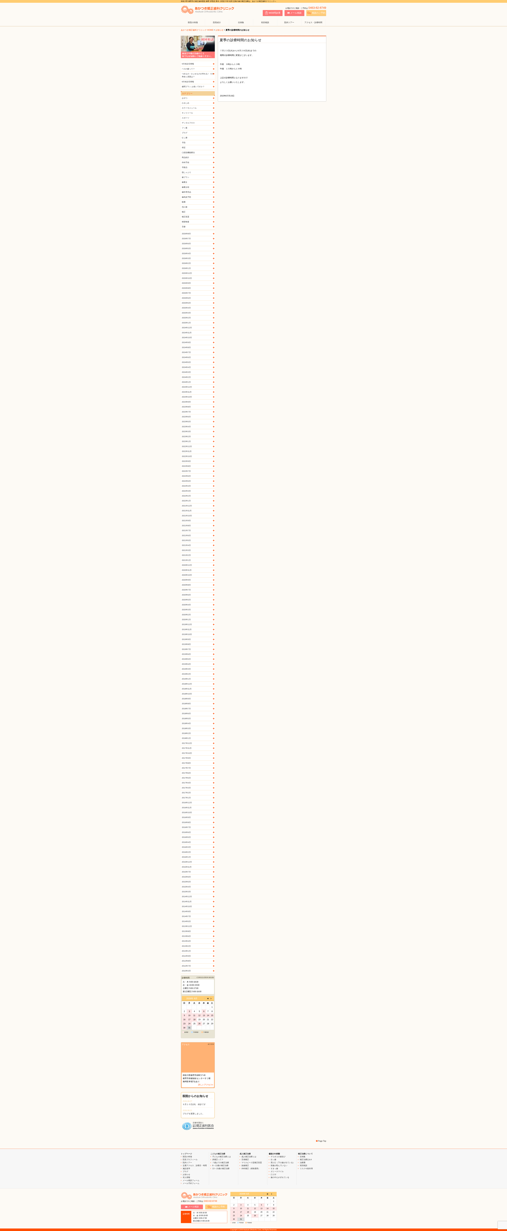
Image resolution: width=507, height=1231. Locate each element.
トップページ (186, 1154)
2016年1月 (186, 857)
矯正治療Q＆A (306, 1159)
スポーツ (185, 118)
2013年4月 (186, 941)
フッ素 (184, 128)
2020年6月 (186, 595)
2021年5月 (186, 540)
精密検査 (185, 222)
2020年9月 (186, 580)
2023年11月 (187, 392)
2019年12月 (187, 624)
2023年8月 (186, 407)
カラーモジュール (189, 108)
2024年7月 (186, 352)
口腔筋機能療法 (188, 152)
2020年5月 (186, 600)
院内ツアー (289, 22)
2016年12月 (187, 803)
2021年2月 (186, 555)
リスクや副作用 (306, 1168)
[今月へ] (208, 998)
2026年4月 (186, 253)
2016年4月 (186, 842)
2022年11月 (187, 451)
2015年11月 (187, 867)
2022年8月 (186, 466)
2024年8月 (186, 347)
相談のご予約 (318, 13)
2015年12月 (187, 862)
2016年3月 (186, 847)
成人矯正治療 (245, 1154)
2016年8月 (186, 822)
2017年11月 (187, 748)
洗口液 (184, 207)
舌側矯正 (245, 1159)
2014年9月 (186, 911)
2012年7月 (186, 966)
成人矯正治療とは (248, 1157)
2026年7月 (186, 238)
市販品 (184, 167)
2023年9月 (186, 402)
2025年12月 (187, 273)
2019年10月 (187, 634)
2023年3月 (186, 431)
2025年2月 (186, 318)
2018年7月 (186, 709)
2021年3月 (186, 550)
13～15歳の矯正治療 (220, 1168)
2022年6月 (186, 476)
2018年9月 (186, 699)
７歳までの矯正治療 (220, 1162)
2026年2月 (186, 263)
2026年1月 (186, 268)
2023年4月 (186, 427)
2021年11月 (187, 511)
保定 (184, 147)
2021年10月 (187, 516)
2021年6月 (186, 535)
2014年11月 (187, 901)
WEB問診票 (274, 13)
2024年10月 (187, 337)
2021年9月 (186, 520)
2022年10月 (187, 456)
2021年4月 (186, 545)
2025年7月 (186, 293)
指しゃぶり (186, 172)
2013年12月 (187, 926)
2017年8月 (186, 763)
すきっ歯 (274, 1168)
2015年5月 (186, 882)
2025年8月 (186, 288)
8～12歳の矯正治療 (220, 1165)
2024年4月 (186, 367)
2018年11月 (187, 689)
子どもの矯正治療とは (221, 1157)
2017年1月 (186, 798)
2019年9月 (186, 639)
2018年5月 (186, 718)
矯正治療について (305, 1154)
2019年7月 (186, 649)
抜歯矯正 (245, 1165)
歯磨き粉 (185, 187)
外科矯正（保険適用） (250, 1168)
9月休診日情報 (188, 64)
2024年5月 (186, 362)
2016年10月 (187, 812)
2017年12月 (187, 743)
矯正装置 (185, 217)
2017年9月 (186, 758)
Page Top (322, 1141)
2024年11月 (187, 333)
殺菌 (184, 202)
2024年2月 (186, 377)
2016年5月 (186, 837)
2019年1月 (186, 679)
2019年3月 (186, 669)
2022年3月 (186, 491)
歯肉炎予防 (186, 197)
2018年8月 (186, 704)
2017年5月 (186, 778)
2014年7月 (186, 916)
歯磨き (184, 182)
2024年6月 (186, 357)
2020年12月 (187, 565)
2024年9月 (186, 342)
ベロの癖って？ (188, 69)
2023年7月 (186, 412)
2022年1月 (186, 501)
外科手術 (185, 162)
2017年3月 (186, 788)
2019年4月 (186, 664)
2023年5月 (186, 422)
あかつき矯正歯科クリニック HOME (197, 30)
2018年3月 (186, 728)
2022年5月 (186, 481)
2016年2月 (186, 852)
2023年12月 (187, 387)
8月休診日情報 (188, 82)
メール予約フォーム (191, 1183)
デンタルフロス (188, 123)
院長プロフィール (190, 1159)
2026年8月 (186, 234)
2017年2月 (186, 793)
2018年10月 (187, 694)
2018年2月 (186, 733)
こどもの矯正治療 (217, 1154)
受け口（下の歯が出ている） (283, 1162)
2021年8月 (186, 526)
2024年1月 (186, 382)
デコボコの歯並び (278, 1157)
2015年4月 (186, 887)
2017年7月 (186, 768)
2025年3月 (186, 313)
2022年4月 (186, 486)
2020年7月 (186, 590)
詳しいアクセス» (205, 1085)
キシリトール (187, 113)
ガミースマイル (277, 1171)
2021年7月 (186, 530)
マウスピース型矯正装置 (251, 1162)
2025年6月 (186, 298)
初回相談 (265, 22)
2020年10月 (187, 575)
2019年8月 (186, 644)
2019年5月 (186, 659)
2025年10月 (187, 278)
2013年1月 (186, 951)
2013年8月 (186, 931)
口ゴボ (273, 1174)
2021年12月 (187, 506)
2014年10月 (187, 906)
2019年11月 (187, 629)
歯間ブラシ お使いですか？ (193, 87)
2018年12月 (187, 684)
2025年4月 (186, 308)
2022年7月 (186, 471)
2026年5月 (186, 248)
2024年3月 (186, 372)
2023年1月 (186, 441)
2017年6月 (186, 773)
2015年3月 (186, 892)
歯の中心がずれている (280, 1177)
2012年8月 (186, 961)
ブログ (184, 133)
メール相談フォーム (191, 1180)
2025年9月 (186, 283)
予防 (184, 143)
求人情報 (186, 1177)
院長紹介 (217, 22)
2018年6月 (186, 713)
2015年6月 (186, 877)
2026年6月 (186, 243)
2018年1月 (186, 738)
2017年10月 (187, 753)
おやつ (184, 98)
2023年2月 (186, 436)
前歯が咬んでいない (279, 1165)
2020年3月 (186, 610)
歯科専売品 (186, 192)
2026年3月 (186, 258)
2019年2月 (186, 674)
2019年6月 (186, 654)
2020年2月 (186, 615)
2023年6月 (186, 417)
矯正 (184, 212)
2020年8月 (186, 585)
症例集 (241, 22)
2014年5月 (186, 921)
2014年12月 (187, 896)
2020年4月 (186, 605)
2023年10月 (187, 397)
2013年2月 (186, 946)
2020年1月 (186, 619)
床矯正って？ (217, 1159)
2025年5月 (186, 303)
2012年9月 (186, 956)
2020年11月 (187, 570)
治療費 (302, 1162)
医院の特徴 (193, 22)
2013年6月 (186, 936)
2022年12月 (187, 446)
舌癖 (184, 227)
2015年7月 (186, 872)
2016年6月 (186, 832)
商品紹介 (185, 157)
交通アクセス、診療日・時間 (195, 1165)
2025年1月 (186, 323)
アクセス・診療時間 (313, 22)
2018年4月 (186, 723)
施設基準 (186, 1168)
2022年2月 (186, 496)
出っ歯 (273, 1159)
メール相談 (296, 13)
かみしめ (185, 103)
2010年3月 (186, 971)
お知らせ (219, 30)
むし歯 (184, 138)
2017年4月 (186, 783)
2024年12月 (187, 328)
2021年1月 (186, 560)
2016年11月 (187, 808)
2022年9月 (186, 461)
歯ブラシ (185, 177)
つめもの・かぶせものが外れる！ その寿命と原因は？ (198, 75)
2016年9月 (186, 817)
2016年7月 (186, 827)
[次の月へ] (212, 998)
